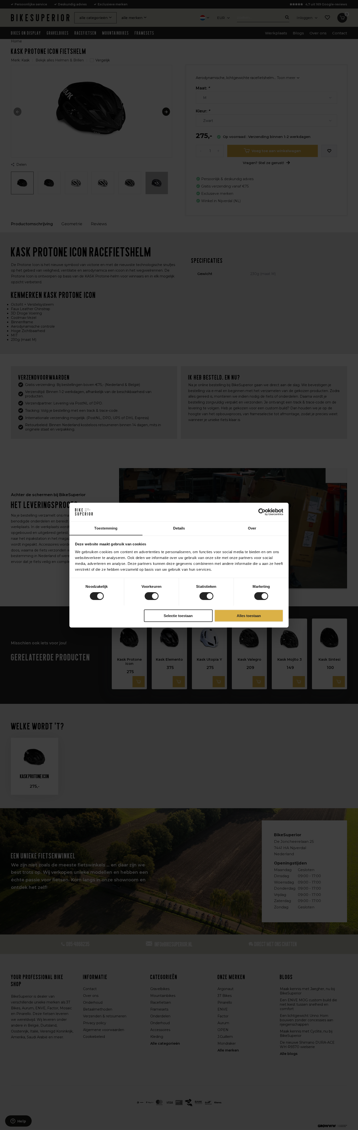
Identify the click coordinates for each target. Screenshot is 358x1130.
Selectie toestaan (178, 615)
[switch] (152, 596)
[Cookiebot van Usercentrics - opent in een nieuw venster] (262, 512)
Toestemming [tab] (105, 528)
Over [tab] (252, 528)
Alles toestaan (249, 615)
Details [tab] (179, 528)
